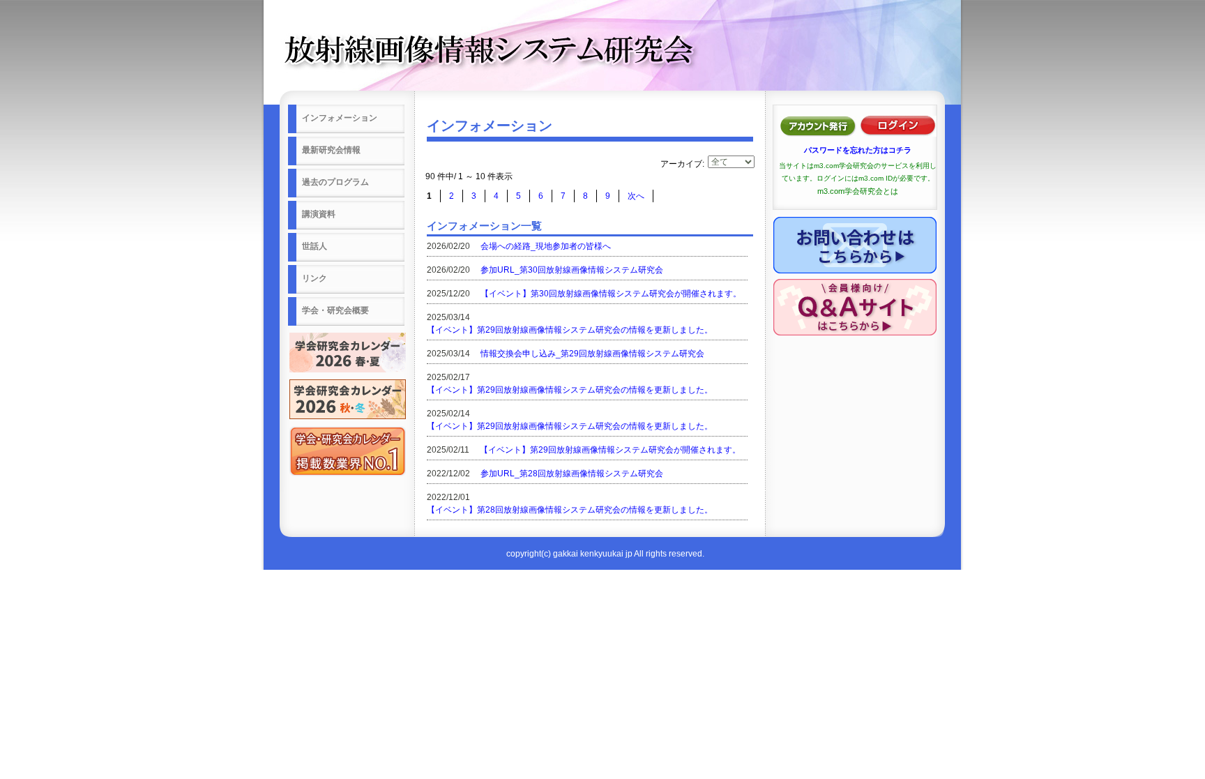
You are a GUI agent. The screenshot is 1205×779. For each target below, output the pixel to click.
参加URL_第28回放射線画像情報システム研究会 (571, 473)
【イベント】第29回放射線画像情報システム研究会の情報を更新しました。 (570, 330)
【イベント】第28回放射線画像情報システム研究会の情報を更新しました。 (570, 510)
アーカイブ (681, 164)
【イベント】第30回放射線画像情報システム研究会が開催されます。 (610, 293)
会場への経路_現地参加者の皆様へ (545, 246)
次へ (636, 196)
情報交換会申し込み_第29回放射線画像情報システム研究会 (592, 353)
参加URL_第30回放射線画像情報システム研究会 (571, 270)
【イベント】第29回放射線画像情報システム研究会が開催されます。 (610, 450)
